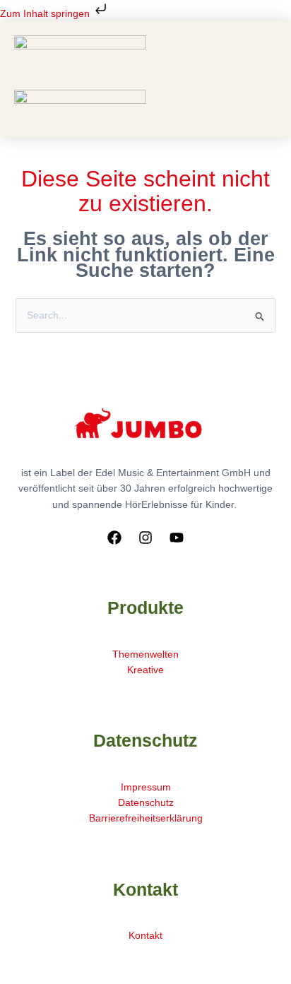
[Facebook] (114, 537)
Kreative (145, 669)
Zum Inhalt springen (46, 13)
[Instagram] (145, 537)
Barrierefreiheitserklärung (146, 818)
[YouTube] (177, 537)
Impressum (146, 787)
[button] (146, 84)
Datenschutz (146, 802)
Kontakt (145, 935)
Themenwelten (145, 654)
